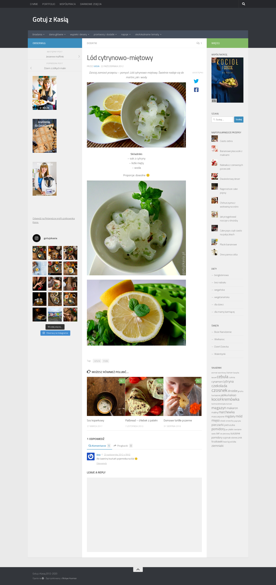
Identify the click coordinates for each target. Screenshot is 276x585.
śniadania (37, 34)
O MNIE (34, 4)
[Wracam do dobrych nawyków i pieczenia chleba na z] (70, 284)
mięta (105, 360)
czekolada (219, 386)
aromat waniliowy (218, 372)
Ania (98, 454)
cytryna (97, 360)
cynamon (216, 381)
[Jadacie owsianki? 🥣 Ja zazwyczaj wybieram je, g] (55, 299)
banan (230, 372)
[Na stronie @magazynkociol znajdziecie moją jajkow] (39, 268)
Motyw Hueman (69, 578)
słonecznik (236, 437)
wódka (233, 441)
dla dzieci (219, 304)
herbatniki (215, 395)
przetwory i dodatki (104, 34)
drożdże (233, 391)
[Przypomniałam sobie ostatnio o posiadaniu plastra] (39, 299)
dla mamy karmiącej (224, 312)
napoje (124, 34)
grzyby (240, 391)
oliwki (222, 420)
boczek (213, 377)
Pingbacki (124, 446)
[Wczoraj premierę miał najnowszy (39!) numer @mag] (39, 284)
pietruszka (229, 425)
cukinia (232, 377)
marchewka (227, 412)
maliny (214, 412)
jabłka (224, 395)
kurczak (229, 404)
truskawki (217, 441)
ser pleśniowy (225, 433)
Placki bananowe (228, 244)
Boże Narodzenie (223, 332)
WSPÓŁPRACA (68, 4)
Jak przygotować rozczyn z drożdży (229, 218)
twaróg (226, 441)
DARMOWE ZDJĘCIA (91, 4)
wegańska (219, 290)
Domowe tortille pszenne (178, 420)
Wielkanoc (219, 339)
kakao (232, 395)
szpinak (227, 437)
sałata (213, 433)
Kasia (96, 66)
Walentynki (220, 354)
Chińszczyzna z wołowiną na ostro (229, 204)
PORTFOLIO (48, 4)
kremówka (230, 399)
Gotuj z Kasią (50, 19)
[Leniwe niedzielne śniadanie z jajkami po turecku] (70, 268)
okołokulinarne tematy (147, 34)
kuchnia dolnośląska (218, 404)
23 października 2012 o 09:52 (117, 454)
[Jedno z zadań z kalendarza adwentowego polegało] (70, 314)
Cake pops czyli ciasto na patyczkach (231, 232)
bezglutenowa (221, 275)
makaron (232, 408)
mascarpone (217, 416)
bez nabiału (220, 282)
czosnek (219, 390)
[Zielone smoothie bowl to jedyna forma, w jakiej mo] (55, 284)
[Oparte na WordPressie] (43, 578)
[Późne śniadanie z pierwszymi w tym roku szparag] (55, 268)
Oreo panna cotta (229, 254)
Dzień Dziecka (221, 346)
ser (218, 433)
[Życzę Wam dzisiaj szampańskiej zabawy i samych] (39, 314)
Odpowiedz (101, 463)
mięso (215, 420)
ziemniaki (217, 445)
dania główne (56, 34)
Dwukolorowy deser (230, 179)
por (226, 429)
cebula (222, 376)
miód (239, 416)
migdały (230, 416)
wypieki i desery (78, 34)
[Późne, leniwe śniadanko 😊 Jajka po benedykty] (70, 299)
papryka (237, 420)
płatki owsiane (234, 429)
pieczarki (217, 424)
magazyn (218, 408)
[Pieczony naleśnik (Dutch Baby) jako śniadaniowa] (55, 253)
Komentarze (101, 446)
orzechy (230, 420)
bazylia (236, 372)
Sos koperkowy (95, 420)
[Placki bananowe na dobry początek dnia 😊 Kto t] (70, 253)
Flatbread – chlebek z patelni (141, 420)
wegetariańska (221, 297)
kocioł (216, 399)
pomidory (218, 428)
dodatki (92, 43)
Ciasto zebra (226, 141)
